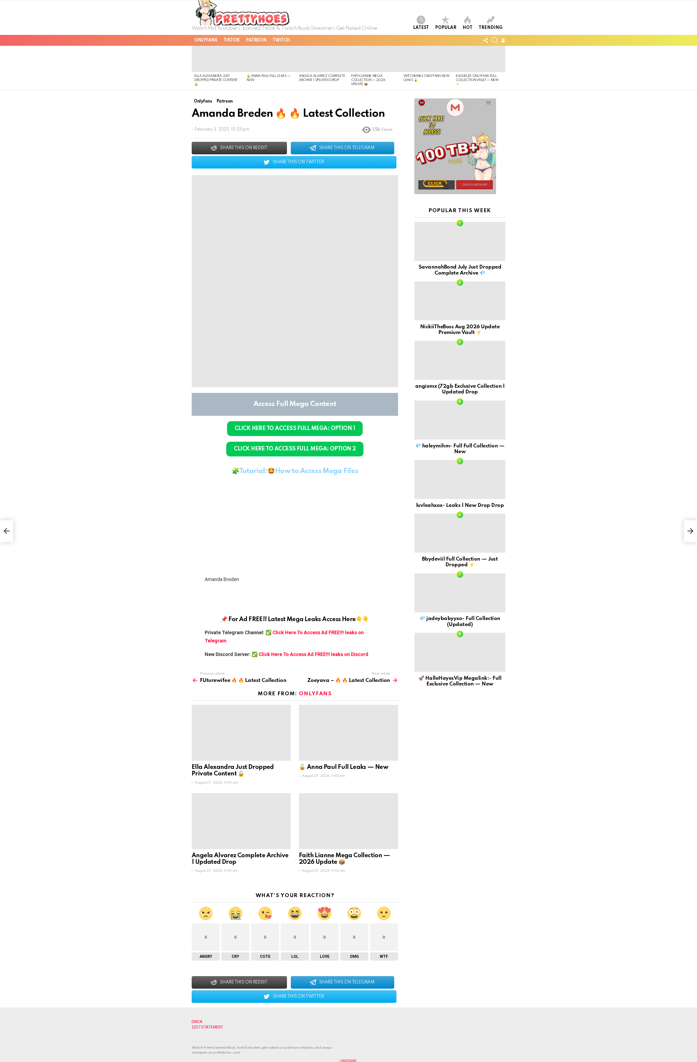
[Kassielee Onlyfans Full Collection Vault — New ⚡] (479, 59)
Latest (421, 28)
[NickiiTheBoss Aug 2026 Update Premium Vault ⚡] (459, 300)
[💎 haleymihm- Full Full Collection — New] (459, 420)
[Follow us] (485, 40)
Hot (467, 28)
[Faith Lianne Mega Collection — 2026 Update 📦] (374, 59)
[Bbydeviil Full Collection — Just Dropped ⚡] (459, 533)
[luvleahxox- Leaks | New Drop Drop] (459, 479)
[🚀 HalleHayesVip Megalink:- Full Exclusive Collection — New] (459, 652)
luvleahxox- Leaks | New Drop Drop (460, 505)
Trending (491, 28)
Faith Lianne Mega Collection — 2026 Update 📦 (368, 80)
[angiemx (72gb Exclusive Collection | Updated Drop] (459, 360)
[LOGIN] (503, 40)
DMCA (197, 1021)
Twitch (281, 40)
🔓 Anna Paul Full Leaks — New (343, 767)
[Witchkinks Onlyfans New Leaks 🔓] (427, 59)
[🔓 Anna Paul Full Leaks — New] (270, 59)
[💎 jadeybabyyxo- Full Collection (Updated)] (459, 592)
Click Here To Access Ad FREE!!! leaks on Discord (313, 654)
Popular (445, 28)
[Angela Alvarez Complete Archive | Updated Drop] (322, 59)
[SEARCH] (495, 40)
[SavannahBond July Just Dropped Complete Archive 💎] (459, 241)
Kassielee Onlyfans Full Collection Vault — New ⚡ (477, 80)
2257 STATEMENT (207, 1027)
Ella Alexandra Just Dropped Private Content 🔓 (215, 80)
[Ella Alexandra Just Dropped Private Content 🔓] (218, 59)
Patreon (256, 40)
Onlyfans (205, 40)
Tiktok (232, 40)
